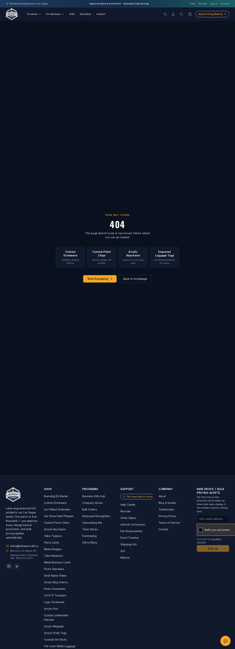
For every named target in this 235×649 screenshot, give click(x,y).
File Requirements (131, 531)
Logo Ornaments (54, 602)
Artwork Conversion (132, 524)
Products (32, 14)
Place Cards (51, 542)
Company (166, 489)
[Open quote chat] (225, 641)
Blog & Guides (167, 502)
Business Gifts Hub (93, 496)
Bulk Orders (89, 509)
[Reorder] (181, 14)
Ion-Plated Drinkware (57, 509)
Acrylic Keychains (55, 529)
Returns (125, 557)
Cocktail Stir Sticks (55, 639)
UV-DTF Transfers (55, 595)
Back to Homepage (135, 278)
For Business (53, 14)
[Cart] (190, 14)
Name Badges (53, 549)
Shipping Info (128, 544)
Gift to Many (89, 542)
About (162, 496)
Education (85, 14)
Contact (224, 3)
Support (127, 489)
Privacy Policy (167, 516)
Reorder (202, 3)
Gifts (72, 14)
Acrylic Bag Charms (56, 582)
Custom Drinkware (55, 502)
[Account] (173, 14)
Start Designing (98, 278)
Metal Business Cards (57, 562)
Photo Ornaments (54, 588)
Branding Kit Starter (56, 496)
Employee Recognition (96, 516)
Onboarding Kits (92, 522)
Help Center (127, 504)
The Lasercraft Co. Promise (140, 496)
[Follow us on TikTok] (17, 566)
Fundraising (89, 535)
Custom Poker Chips (56, 522)
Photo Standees (54, 569)
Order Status (128, 517)
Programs (90, 489)
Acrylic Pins (51, 608)
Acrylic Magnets (54, 626)
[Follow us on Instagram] (9, 566)
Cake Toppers (53, 535)
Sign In (214, 3)
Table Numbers (53, 555)
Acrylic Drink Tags (55, 632)
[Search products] (165, 14)
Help (192, 3)
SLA (122, 551)
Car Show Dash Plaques (59, 516)
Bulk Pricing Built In (210, 13)
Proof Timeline (129, 537)
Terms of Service (169, 522)
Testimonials (166, 509)
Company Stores (92, 502)
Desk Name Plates (55, 575)
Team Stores (90, 529)
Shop (48, 489)
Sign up (213, 548)
